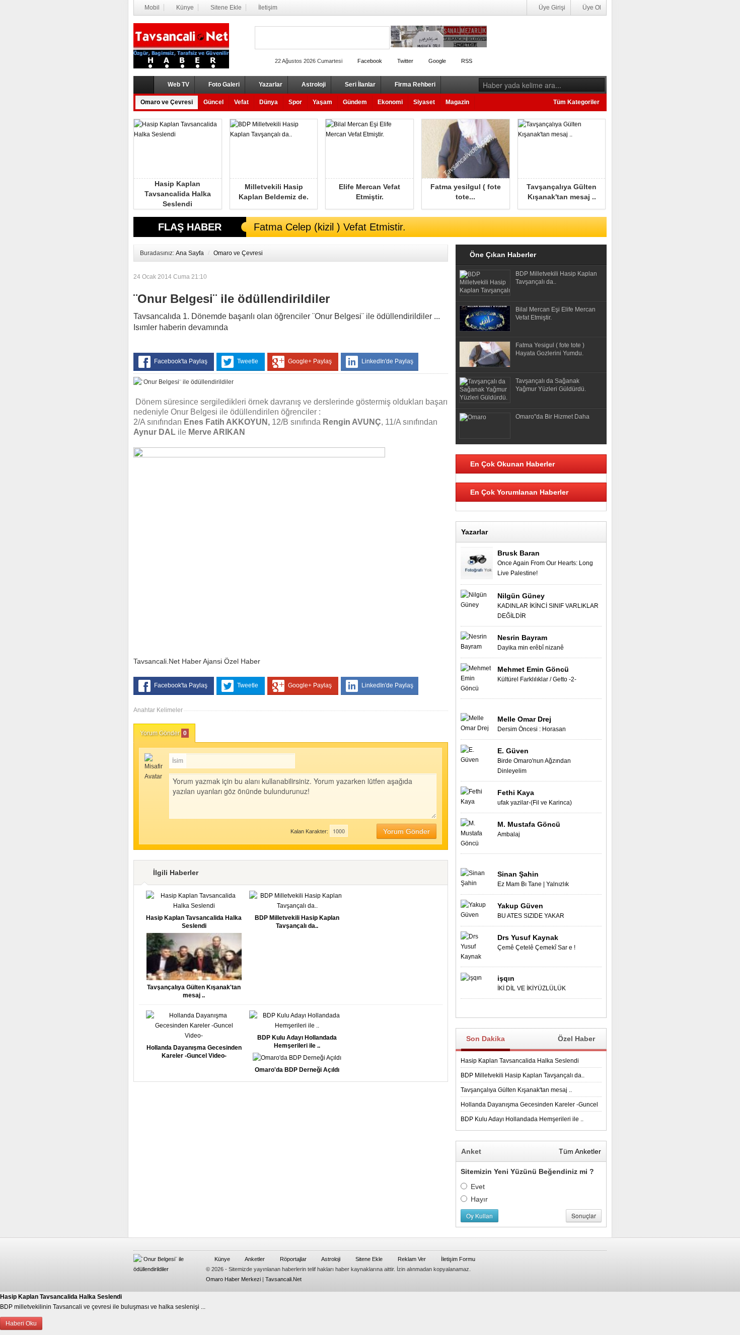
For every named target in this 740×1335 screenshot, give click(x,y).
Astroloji (313, 84)
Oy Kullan (479, 1215)
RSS (466, 61)
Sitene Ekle (225, 7)
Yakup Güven (520, 906)
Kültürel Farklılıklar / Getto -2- (536, 679)
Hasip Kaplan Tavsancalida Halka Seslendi (520, 1060)
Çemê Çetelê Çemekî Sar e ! (536, 947)
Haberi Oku (21, 1323)
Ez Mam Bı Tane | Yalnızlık (533, 884)
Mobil (151, 7)
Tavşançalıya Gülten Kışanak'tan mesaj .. (516, 1089)
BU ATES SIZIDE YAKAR (530, 915)
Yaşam (322, 102)
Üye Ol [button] (591, 7)
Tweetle (248, 361)
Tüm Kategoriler (576, 102)
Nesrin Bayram (522, 638)
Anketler (254, 1259)
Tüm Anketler (580, 1151)
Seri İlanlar (359, 84)
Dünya (268, 102)
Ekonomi (390, 102)
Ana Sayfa (190, 253)
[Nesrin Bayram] (477, 641)
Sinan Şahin (518, 874)
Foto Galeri (223, 84)
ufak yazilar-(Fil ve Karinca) (534, 802)
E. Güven (513, 751)
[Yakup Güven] (477, 909)
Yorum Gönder (163, 733)
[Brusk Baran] (477, 562)
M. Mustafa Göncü (528, 824)
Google (436, 61)
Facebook (369, 61)
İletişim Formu (457, 1259)
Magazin (457, 102)
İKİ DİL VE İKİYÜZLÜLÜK (531, 988)
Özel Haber (576, 1039)
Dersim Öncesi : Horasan (531, 729)
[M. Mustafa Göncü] (477, 832)
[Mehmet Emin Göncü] (477, 677)
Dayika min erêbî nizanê (530, 647)
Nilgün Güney (521, 596)
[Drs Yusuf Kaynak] (477, 946)
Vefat (241, 102)
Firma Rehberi (414, 84)
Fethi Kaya (515, 793)
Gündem (355, 102)
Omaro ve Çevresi (166, 102)
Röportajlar (292, 1259)
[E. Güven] (477, 754)
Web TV (177, 84)
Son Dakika (485, 1039)
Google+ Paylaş (309, 361)
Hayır (479, 1199)
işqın (505, 978)
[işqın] (471, 977)
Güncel (213, 102)
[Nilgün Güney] (477, 599)
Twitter (404, 61)
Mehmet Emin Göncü (533, 669)
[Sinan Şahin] (477, 877)
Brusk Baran (518, 553)
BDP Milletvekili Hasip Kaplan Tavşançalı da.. (522, 1075)
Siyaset (424, 102)
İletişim (267, 7)
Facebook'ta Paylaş (181, 361)
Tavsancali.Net (283, 1279)
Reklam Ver (411, 1259)
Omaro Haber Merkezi (233, 1279)
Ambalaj (508, 834)
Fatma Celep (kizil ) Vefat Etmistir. (330, 226)
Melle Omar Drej (524, 719)
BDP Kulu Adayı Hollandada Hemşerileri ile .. (522, 1119)
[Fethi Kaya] (477, 796)
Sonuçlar (583, 1215)
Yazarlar (269, 84)
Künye (184, 7)
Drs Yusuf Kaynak (527, 937)
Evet (478, 1187)
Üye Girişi (551, 7)
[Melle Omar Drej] (477, 722)
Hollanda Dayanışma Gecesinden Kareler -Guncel (529, 1104)
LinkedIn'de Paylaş (386, 361)
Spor (295, 102)
